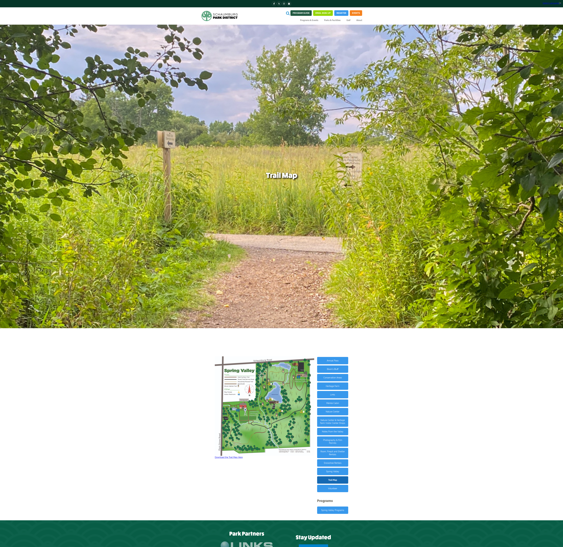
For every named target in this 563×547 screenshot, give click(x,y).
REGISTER (341, 13)
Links (332, 394)
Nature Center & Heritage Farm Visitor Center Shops (332, 421)
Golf (348, 20)
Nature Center (332, 411)
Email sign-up (323, 13)
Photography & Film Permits (332, 441)
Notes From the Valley (332, 431)
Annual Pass (333, 360)
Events (356, 13)
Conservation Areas (332, 377)
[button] (309, 20)
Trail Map (332, 480)
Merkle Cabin (332, 403)
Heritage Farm (332, 386)
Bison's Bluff (332, 369)
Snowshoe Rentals (332, 463)
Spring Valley (332, 471)
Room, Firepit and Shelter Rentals (332, 453)
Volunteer (332, 488)
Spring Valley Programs (332, 510)
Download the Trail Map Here (229, 457)
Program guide (301, 13)
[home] (220, 16)
